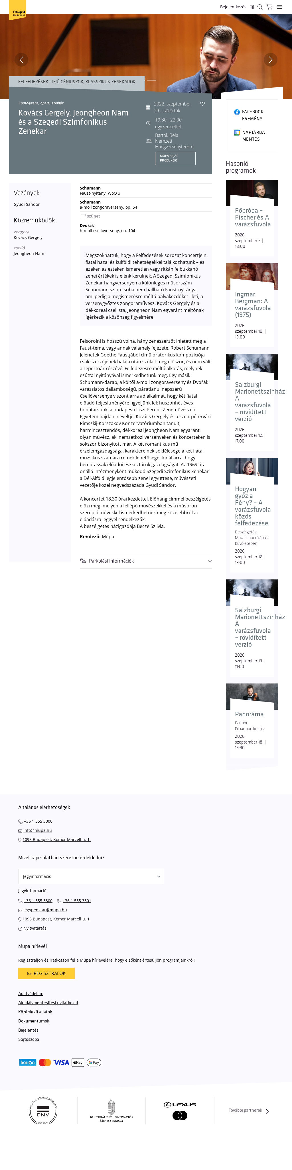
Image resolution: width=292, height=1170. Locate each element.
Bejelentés (28, 1030)
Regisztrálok (50, 973)
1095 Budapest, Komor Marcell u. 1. (57, 839)
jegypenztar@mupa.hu (45, 909)
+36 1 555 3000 (38, 821)
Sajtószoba (28, 1039)
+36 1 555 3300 (38, 900)
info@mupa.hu (37, 830)
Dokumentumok (33, 1021)
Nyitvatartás (34, 928)
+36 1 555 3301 (77, 900)
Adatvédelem (30, 993)
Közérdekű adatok (35, 1012)
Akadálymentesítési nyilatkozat (48, 1003)
